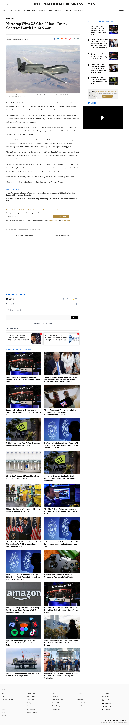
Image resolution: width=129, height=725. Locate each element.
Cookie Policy (56, 706)
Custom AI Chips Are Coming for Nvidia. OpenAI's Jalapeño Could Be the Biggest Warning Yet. (60, 478)
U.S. (4, 10)
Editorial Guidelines (61, 235)
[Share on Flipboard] (66, 38)
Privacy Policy (65, 220)
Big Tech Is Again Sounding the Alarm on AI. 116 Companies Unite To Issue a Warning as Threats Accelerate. (61, 445)
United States (81, 706)
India (78, 696)
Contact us (55, 696)
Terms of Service (53, 220)
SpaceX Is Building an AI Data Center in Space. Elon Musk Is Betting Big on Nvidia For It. (23, 412)
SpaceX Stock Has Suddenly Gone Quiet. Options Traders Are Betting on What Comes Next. (23, 379)
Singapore (80, 699)
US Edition (121, 10)
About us (54, 693)
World (10, 10)
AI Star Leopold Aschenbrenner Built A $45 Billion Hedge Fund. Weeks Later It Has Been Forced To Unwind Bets (23, 577)
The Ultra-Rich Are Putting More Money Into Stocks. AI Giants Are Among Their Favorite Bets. (60, 511)
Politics (17, 10)
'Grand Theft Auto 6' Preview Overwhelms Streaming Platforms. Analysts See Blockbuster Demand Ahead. (60, 412)
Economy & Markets (29, 10)
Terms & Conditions (57, 699)
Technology (59, 10)
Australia (79, 693)
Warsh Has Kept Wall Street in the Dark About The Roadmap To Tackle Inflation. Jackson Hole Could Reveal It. (23, 544)
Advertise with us (57, 709)
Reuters (11, 37)
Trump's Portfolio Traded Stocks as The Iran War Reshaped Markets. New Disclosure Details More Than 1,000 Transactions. (61, 379)
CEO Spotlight (31, 709)
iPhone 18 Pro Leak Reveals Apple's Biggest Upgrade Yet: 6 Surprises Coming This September (61, 676)
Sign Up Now (107, 96)
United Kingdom (81, 703)
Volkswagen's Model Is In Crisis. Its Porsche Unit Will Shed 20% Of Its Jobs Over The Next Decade (61, 643)
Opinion (68, 10)
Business (42, 10)
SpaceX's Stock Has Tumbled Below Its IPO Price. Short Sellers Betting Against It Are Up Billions (61, 610)
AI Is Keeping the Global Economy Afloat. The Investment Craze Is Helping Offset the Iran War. (61, 544)
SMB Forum (30, 699)
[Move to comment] (78, 38)
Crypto (50, 10)
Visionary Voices (31, 693)
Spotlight (29, 703)
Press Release (31, 706)
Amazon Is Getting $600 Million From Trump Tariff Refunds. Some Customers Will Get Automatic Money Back (22, 610)
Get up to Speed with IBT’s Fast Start (106, 91)
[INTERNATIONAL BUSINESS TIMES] (64, 4)
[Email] (74, 38)
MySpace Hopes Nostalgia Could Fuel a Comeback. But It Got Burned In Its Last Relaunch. (21, 643)
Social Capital (31, 696)
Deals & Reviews (79, 10)
